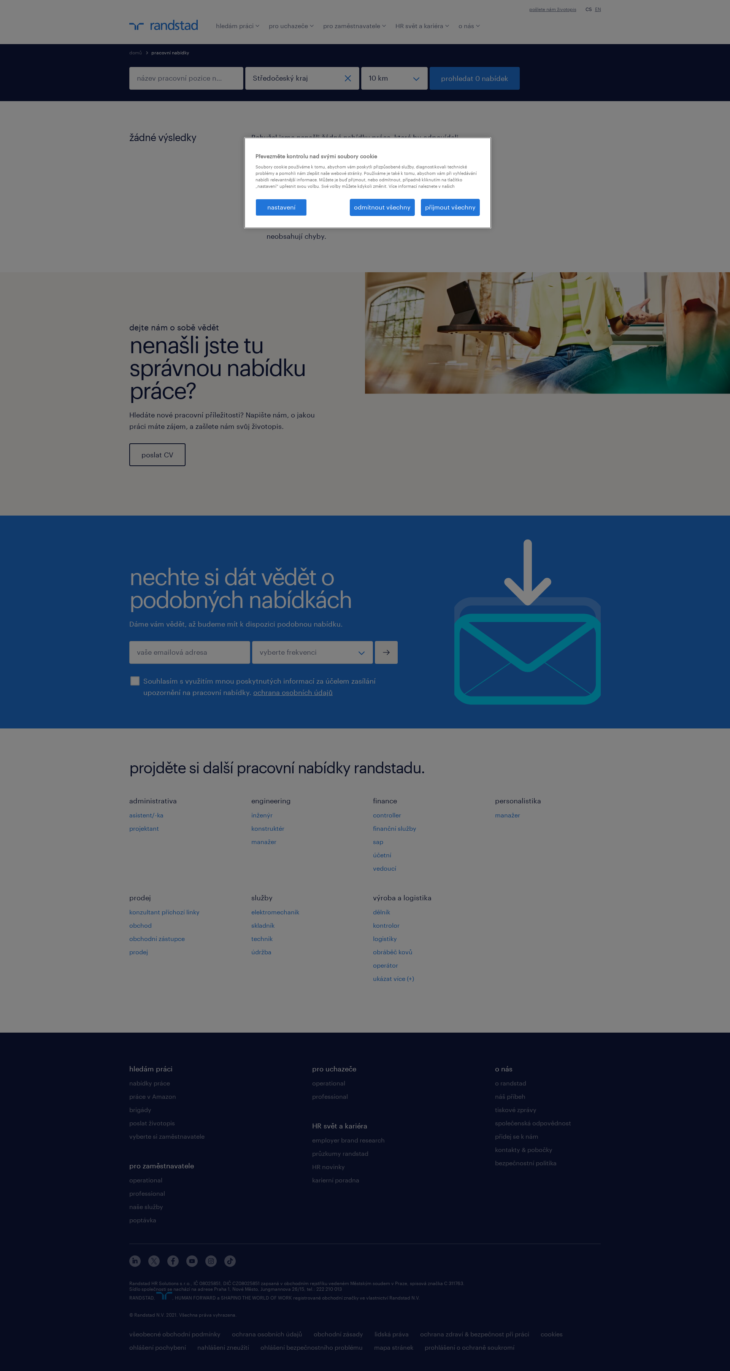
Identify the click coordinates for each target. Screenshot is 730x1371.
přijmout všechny (450, 207)
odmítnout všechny (382, 207)
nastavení (281, 207)
